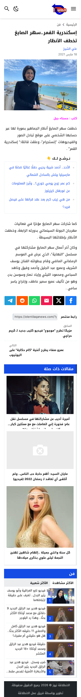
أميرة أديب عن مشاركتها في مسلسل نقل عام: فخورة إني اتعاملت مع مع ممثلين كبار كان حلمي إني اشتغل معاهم (40, 424)
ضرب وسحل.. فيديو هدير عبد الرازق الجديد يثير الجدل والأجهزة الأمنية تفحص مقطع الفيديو (26, 669)
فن (59, 24)
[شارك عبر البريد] (46, 300)
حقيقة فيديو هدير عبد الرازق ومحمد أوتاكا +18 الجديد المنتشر (27, 648)
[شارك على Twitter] (58, 300)
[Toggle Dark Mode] (16, 9)
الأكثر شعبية (39, 583)
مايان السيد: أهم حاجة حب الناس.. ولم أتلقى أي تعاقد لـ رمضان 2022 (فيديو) (40, 476)
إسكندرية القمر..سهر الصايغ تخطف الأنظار (46, 36)
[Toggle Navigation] (74, 9)
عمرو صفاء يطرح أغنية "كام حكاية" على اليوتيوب (36, 350)
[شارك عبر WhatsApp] (34, 300)
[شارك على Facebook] (70, 300)
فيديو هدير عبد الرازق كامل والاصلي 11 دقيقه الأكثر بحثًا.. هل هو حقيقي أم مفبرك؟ (26, 630)
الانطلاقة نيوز (61, 685)
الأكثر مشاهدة (63, 583)
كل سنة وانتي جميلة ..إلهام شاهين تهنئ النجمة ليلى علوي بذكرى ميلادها (40, 555)
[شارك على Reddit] (22, 300)
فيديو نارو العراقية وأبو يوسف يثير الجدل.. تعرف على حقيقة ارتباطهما (26, 595)
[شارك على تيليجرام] (10, 300)
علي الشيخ (70, 49)
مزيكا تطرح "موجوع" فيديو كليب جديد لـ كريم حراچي (40, 331)
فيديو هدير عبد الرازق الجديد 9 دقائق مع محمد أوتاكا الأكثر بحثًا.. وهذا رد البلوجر (26, 613)
